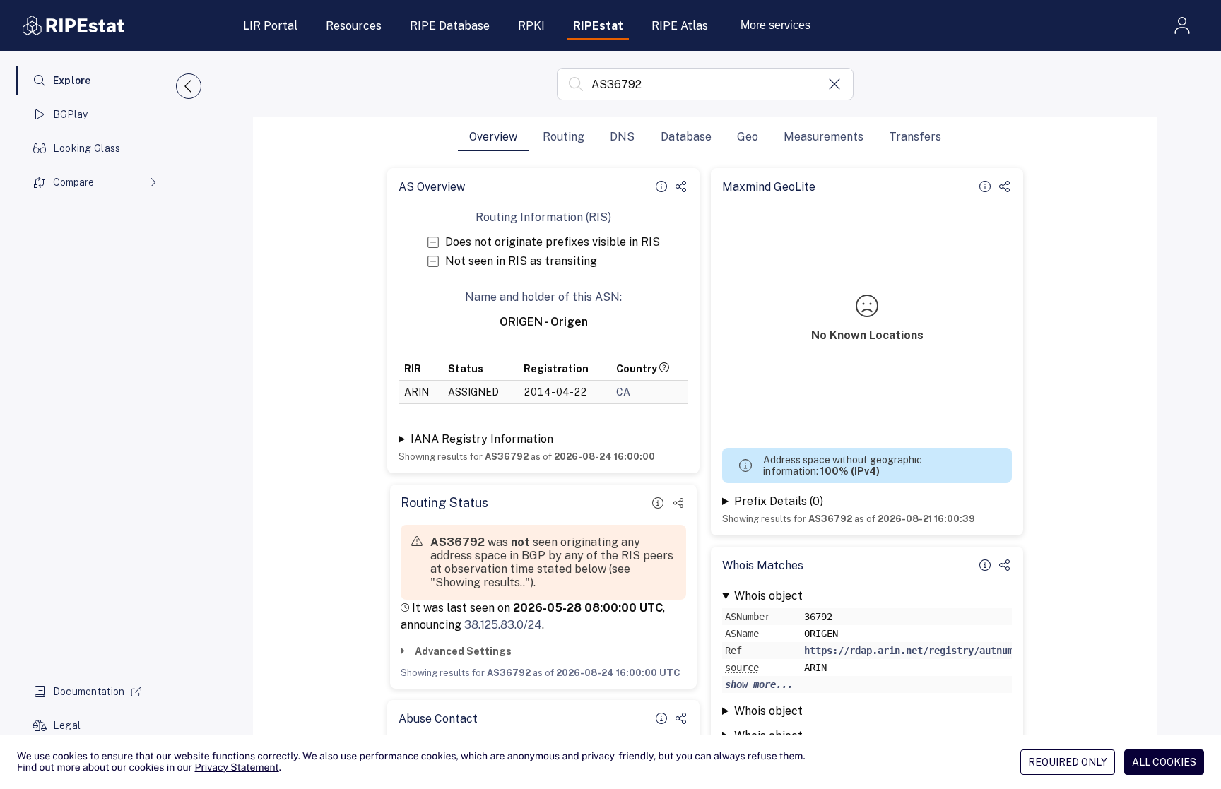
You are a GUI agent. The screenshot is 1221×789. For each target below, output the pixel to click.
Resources (354, 25)
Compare (73, 182)
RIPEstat (598, 25)
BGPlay (70, 114)
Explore (72, 80)
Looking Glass (87, 148)
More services (775, 25)
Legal (67, 725)
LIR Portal (270, 25)
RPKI (531, 25)
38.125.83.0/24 (503, 624)
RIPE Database (450, 25)
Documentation (89, 691)
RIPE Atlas (679, 25)
